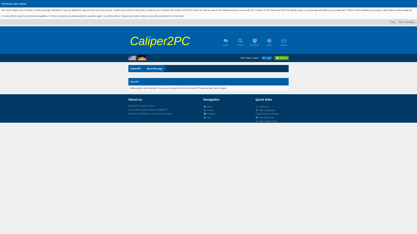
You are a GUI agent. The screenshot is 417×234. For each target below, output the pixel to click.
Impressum (133, 118)
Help (208, 117)
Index (209, 106)
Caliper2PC (135, 68)
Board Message (154, 68)
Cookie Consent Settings (267, 114)
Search (210, 110)
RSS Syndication (266, 110)
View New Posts (266, 117)
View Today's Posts (268, 121)
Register (283, 58)
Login (268, 58)
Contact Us (264, 106)
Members (211, 114)
